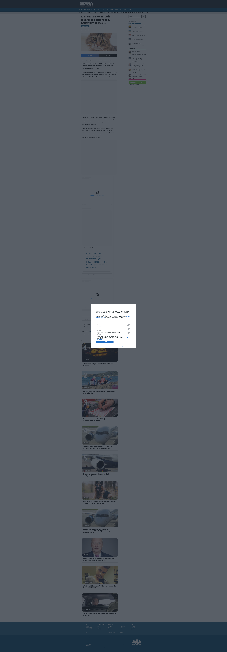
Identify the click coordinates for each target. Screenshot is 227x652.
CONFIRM (105, 341)
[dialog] (113, 326)
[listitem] (113, 322)
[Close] (134, 306)
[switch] (128, 325)
